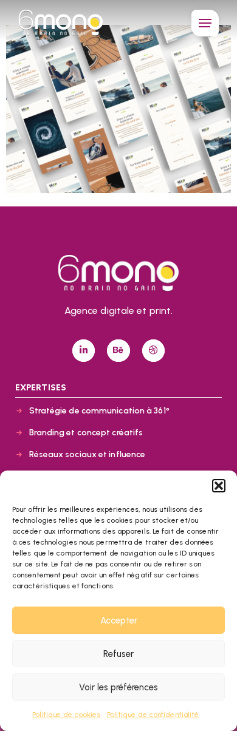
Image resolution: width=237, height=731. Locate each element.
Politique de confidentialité (153, 714)
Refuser (118, 653)
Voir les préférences (118, 687)
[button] (219, 486)
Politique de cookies (66, 714)
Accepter (118, 620)
